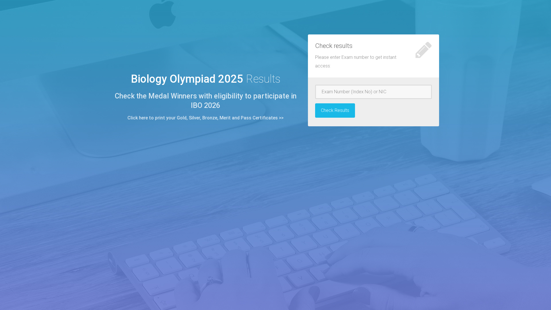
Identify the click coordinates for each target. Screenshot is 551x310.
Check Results (335, 110)
